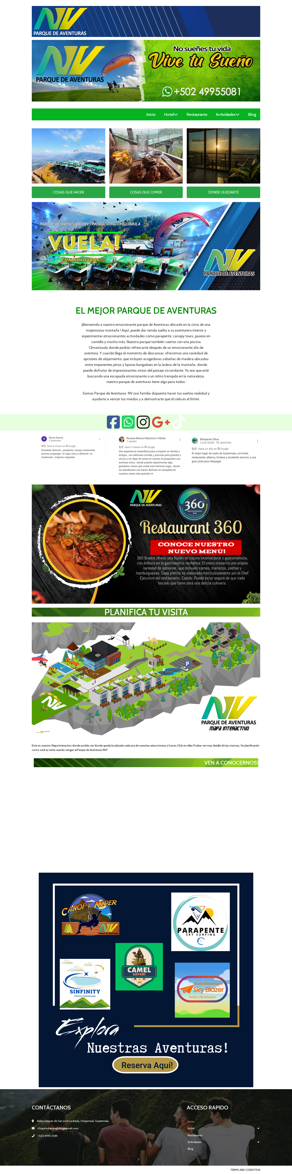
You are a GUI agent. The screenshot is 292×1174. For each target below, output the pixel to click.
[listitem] (61, 703)
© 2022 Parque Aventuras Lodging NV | (59, 1170)
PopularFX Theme (98, 1170)
